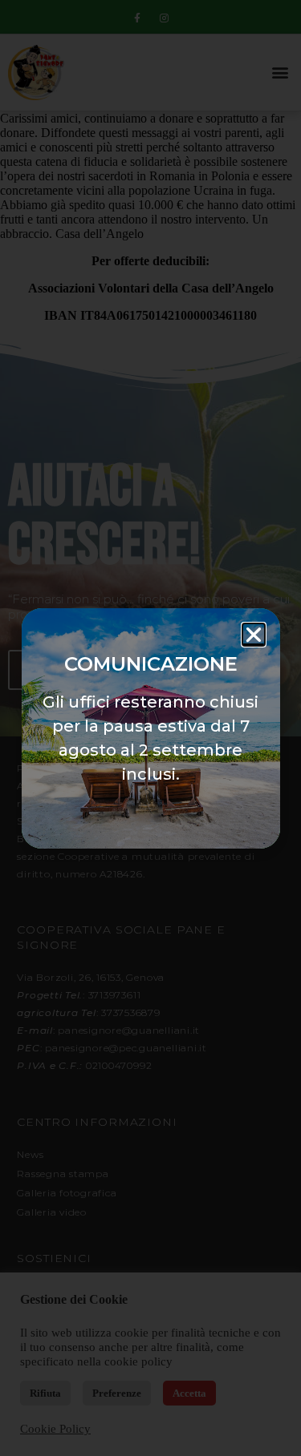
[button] (253, 634)
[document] (150, 728)
